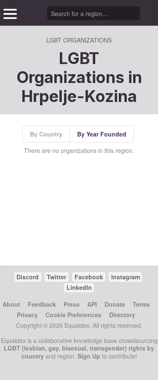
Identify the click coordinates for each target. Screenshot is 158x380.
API (92, 304)
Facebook (89, 277)
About (11, 304)
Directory (122, 314)
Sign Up (89, 356)
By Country (46, 134)
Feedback (42, 304)
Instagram (125, 277)
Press (72, 304)
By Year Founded (101, 134)
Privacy (27, 314)
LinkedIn (79, 287)
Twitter (56, 277)
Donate (114, 304)
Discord (27, 277)
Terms (141, 304)
